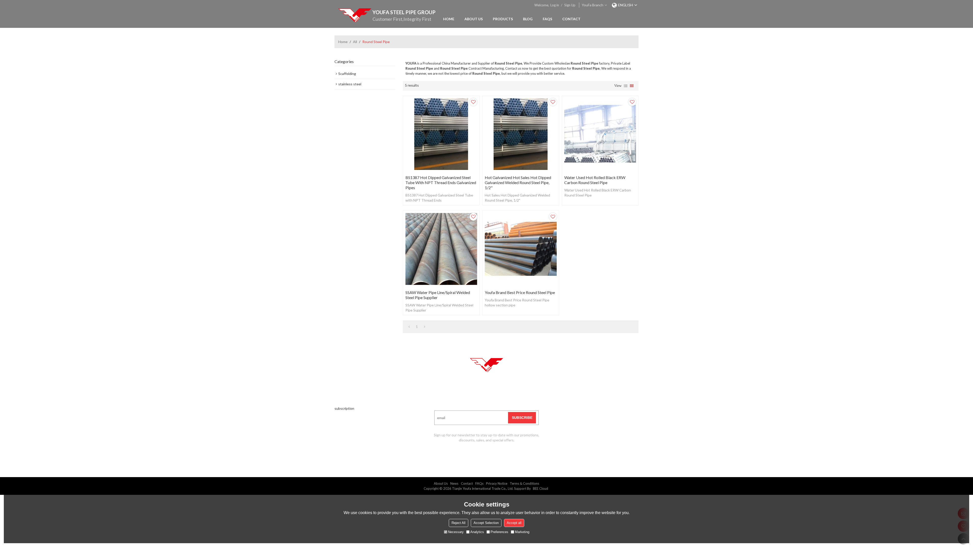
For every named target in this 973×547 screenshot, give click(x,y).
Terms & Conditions (524, 483)
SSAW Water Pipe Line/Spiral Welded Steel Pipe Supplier (437, 295)
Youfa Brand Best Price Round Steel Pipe (520, 292)
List (626, 85)
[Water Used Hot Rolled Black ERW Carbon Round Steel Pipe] (600, 134)
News (454, 483)
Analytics (477, 532)
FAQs (547, 19)
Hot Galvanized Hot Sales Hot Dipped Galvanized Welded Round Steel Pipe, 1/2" (518, 182)
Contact (571, 19)
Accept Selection (486, 523)
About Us (473, 19)
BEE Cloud (540, 488)
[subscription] (522, 417)
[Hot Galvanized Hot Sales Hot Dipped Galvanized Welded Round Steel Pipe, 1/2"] (520, 134)
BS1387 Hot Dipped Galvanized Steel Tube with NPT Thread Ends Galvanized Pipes (440, 182)
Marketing (522, 532)
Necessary (456, 532)
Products (503, 19)
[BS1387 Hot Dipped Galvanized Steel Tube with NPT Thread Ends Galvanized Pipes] (441, 134)
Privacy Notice (496, 483)
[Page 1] (409, 326)
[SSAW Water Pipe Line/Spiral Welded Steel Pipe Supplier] (441, 249)
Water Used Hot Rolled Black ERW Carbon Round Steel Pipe (594, 180)
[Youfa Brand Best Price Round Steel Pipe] (520, 249)
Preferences (499, 532)
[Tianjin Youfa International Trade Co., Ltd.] (354, 15)
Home (448, 19)
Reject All (458, 523)
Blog (528, 19)
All (355, 42)
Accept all (514, 523)
